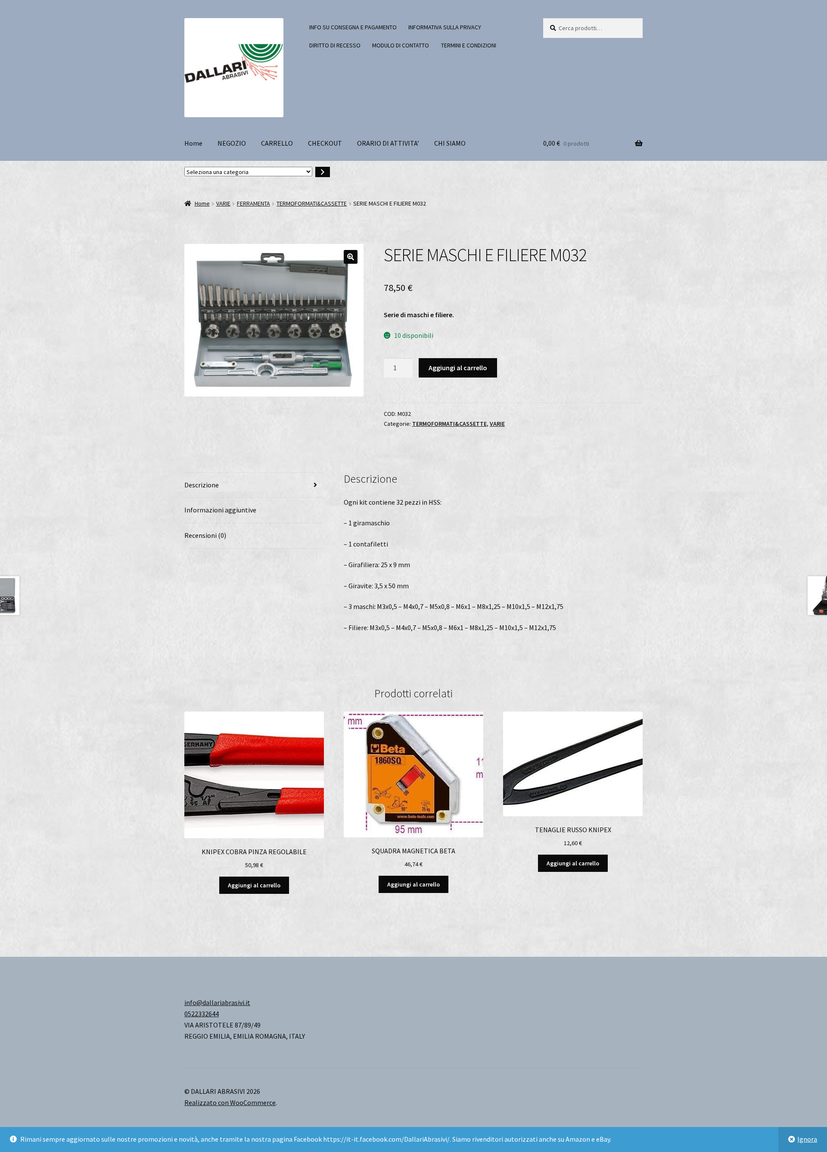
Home (193, 143)
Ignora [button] (807, 1139)
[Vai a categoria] (322, 172)
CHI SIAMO (450, 143)
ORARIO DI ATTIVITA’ (388, 143)
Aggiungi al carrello (458, 367)
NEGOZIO (232, 143)
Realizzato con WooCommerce (230, 1102)
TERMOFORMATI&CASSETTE (312, 203)
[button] (351, 257)
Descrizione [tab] (201, 485)
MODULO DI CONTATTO (400, 45)
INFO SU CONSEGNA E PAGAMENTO (353, 27)
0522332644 (201, 1013)
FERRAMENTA (253, 203)
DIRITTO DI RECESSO (335, 45)
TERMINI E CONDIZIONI (468, 45)
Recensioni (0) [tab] (205, 535)
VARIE (223, 203)
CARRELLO (277, 143)
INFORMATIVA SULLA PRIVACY (444, 27)
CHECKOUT (325, 143)
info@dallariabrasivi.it (217, 1002)
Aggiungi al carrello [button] (254, 885)
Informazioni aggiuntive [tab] (220, 510)
